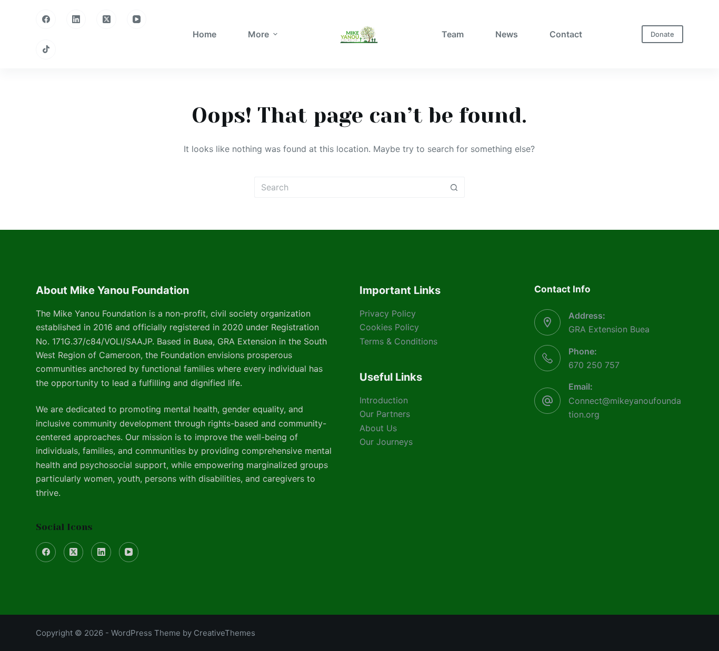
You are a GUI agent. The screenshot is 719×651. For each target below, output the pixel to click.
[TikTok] (46, 49)
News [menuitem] (506, 34)
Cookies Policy (389, 327)
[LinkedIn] (76, 19)
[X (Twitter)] (106, 19)
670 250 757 (594, 365)
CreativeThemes (224, 633)
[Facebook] (46, 19)
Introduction (383, 400)
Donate (662, 34)
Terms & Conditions (398, 341)
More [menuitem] (258, 34)
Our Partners (384, 414)
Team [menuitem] (453, 34)
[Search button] (454, 187)
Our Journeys (386, 441)
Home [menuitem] (204, 34)
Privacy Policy (387, 313)
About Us (378, 428)
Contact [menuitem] (566, 34)
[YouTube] (137, 19)
